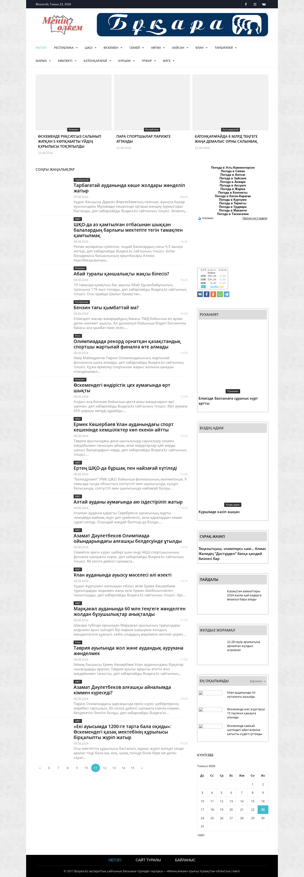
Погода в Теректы (232, 203)
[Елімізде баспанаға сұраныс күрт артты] (233, 358)
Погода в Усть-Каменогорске (233, 167)
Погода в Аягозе (232, 174)
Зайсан (178, 47)
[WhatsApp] (220, 294)
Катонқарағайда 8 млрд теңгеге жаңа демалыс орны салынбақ (226, 139)
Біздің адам (232, 504)
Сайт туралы (148, 860)
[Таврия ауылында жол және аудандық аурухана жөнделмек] (51, 655)
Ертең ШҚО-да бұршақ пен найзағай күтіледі (125, 468)
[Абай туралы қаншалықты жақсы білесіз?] (51, 281)
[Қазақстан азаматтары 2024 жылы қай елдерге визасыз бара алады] (210, 600)
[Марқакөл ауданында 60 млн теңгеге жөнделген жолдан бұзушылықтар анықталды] (51, 616)
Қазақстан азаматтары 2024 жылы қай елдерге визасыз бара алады (244, 595)
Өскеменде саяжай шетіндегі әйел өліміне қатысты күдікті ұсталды (244, 730)
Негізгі (41, 47)
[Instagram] (254, 4)
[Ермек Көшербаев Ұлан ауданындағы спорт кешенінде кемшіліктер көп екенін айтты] (51, 432)
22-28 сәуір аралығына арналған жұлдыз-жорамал (243, 646)
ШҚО (88, 47)
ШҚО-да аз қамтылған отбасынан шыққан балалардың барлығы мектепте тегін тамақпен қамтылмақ (128, 230)
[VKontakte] (263, 4)
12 (104, 768)
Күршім (124, 61)
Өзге (167, 61)
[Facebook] (245, 4)
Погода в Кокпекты (232, 192)
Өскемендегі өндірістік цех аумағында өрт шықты (122, 388)
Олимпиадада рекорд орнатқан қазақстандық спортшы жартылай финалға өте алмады (127, 344)
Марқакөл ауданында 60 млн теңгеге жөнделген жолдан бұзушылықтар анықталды (129, 611)
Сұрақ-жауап (212, 536)
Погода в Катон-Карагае (233, 196)
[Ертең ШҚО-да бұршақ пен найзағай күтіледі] (51, 476)
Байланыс (185, 860)
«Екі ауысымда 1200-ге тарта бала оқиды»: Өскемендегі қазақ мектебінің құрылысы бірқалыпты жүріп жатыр (122, 731)
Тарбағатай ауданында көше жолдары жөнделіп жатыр (129, 188)
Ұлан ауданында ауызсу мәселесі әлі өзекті (122, 575)
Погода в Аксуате (233, 185)
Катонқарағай (95, 61)
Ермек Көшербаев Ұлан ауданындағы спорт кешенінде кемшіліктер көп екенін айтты (124, 427)
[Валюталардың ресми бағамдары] (212, 278)
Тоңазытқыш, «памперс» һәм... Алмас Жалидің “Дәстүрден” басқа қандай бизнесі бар (232, 553)
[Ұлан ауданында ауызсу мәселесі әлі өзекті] (51, 582)
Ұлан (199, 47)
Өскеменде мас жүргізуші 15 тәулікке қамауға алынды (246, 713)
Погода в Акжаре (233, 182)
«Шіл (200, 835)
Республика (64, 47)
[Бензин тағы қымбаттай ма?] (51, 315)
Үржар (147, 61)
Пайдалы (209, 579)
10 (86, 768)
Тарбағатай (224, 47)
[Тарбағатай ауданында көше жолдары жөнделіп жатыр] (51, 193)
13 (114, 768)
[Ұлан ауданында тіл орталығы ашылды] (210, 698)
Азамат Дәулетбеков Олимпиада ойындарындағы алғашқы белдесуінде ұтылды (128, 538)
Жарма (41, 61)
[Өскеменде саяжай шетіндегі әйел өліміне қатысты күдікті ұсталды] (210, 732)
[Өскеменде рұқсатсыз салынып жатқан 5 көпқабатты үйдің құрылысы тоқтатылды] (74, 112)
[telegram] (226, 294)
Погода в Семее (233, 171)
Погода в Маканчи (233, 210)
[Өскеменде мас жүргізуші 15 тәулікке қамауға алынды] (210, 715)
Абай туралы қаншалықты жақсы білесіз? (121, 274)
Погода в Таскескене (233, 214)
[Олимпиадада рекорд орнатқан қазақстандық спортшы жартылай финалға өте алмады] (51, 349)
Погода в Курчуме (233, 199)
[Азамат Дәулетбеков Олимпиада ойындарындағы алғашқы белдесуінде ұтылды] (51, 543)
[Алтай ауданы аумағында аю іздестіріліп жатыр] (51, 509)
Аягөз (156, 47)
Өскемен (111, 47)
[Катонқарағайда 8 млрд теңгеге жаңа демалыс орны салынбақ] (230, 112)
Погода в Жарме (232, 189)
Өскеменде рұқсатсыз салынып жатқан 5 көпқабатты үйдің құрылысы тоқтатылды (69, 141)
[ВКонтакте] (200, 294)
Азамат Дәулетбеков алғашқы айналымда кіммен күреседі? (122, 690)
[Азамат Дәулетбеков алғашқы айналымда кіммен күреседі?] (51, 695)
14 (123, 768)
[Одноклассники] (213, 294)
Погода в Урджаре (233, 207)
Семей (134, 47)
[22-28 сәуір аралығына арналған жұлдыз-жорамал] (210, 651)
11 (95, 768)
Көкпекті (65, 61)
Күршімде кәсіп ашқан (219, 511)
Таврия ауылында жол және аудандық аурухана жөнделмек (128, 651)
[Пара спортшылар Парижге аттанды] (152, 112)
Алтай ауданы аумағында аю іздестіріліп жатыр (128, 502)
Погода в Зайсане (232, 178)
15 (132, 768)
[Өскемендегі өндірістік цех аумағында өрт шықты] (51, 393)
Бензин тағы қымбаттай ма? (106, 307)
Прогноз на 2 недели (254, 218)
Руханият (233, 391)
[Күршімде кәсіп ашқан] (233, 471)
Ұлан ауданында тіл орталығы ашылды (241, 694)
